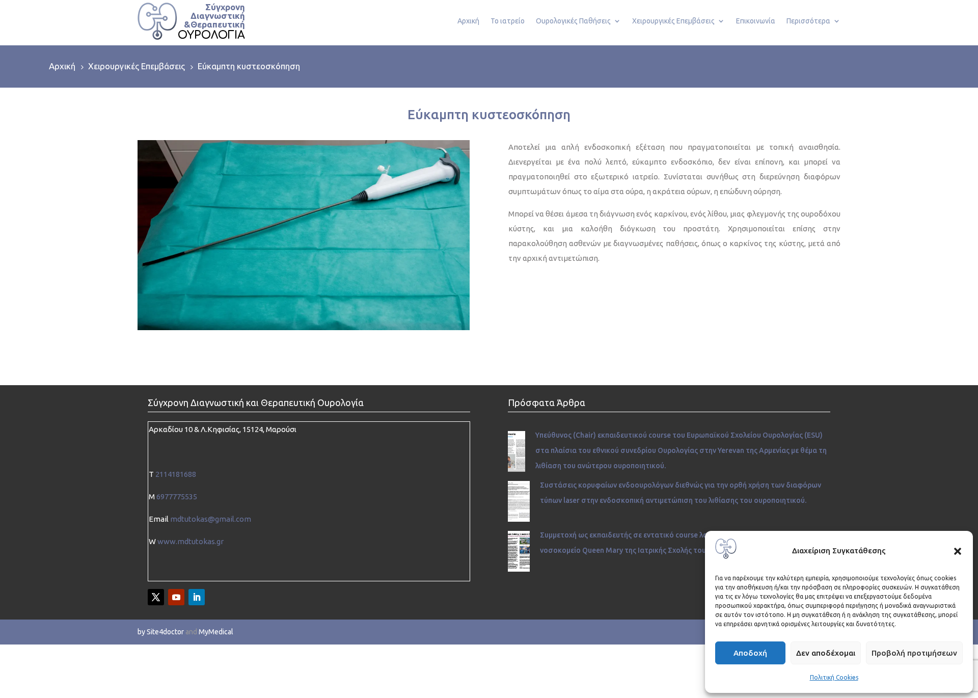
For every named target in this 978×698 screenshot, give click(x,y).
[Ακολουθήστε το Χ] (156, 597)
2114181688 (175, 474)
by (141, 632)
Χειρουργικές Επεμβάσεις (673, 21)
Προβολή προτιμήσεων (914, 653)
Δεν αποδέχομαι (825, 653)
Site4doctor (165, 632)
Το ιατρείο (508, 21)
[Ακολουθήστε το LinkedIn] (196, 597)
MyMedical (216, 632)
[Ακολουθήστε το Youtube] (176, 597)
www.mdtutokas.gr (190, 541)
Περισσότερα (808, 21)
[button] (958, 551)
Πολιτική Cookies (834, 677)
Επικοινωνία (755, 21)
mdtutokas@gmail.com (210, 519)
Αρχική (468, 21)
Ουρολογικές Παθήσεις (573, 21)
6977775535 (176, 496)
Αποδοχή (750, 653)
